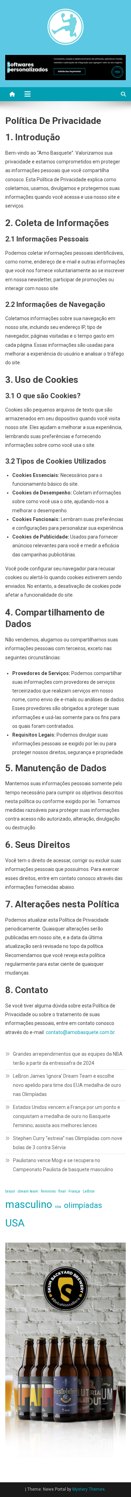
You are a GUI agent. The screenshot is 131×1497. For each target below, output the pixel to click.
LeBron (89, 1191)
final (62, 1191)
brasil (10, 1191)
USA (15, 1223)
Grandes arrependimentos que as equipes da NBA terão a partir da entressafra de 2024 (68, 1058)
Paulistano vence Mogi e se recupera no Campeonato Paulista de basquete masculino (63, 1165)
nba (58, 1206)
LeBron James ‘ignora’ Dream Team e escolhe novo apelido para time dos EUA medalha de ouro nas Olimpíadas (67, 1085)
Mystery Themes (88, 1489)
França (74, 1191)
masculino (28, 1204)
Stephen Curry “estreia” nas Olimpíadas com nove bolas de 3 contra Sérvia (67, 1143)
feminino (48, 1191)
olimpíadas (83, 1205)
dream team (28, 1191)
